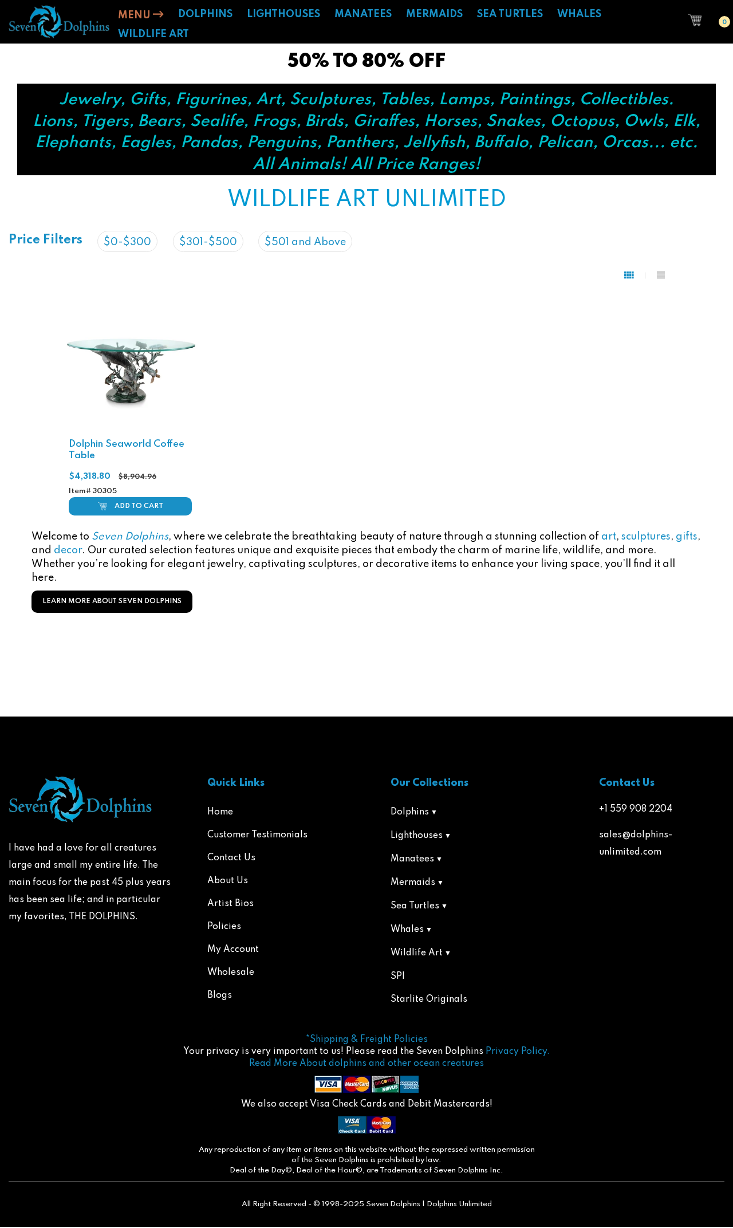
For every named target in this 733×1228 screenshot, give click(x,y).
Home (220, 812)
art (608, 537)
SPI (398, 976)
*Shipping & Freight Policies (367, 1039)
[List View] (661, 275)
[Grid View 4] (634, 275)
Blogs (219, 995)
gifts (686, 537)
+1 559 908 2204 (635, 809)
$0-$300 (127, 242)
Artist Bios (230, 903)
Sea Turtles (415, 906)
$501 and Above (305, 242)
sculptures (646, 537)
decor (68, 550)
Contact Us (231, 858)
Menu (135, 15)
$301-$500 (208, 242)
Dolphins (410, 812)
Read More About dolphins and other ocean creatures (366, 1063)
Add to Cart (139, 506)
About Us (227, 880)
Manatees (412, 859)
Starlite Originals (429, 999)
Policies (224, 926)
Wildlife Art (417, 953)
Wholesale (230, 972)
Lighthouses (417, 835)
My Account (233, 949)
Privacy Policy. (518, 1051)
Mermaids (413, 882)
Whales (407, 929)
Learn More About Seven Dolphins (112, 601)
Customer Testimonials (257, 835)
